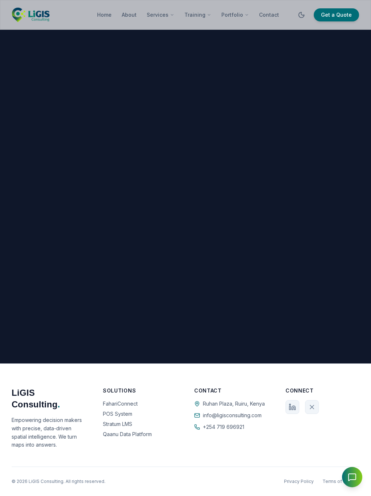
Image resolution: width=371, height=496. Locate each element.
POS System (117, 414)
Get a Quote (336, 15)
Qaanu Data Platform (127, 434)
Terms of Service (340, 481)
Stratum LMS (117, 424)
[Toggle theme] (301, 14)
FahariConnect (120, 404)
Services (157, 15)
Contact (269, 15)
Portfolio (232, 15)
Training (194, 15)
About (129, 15)
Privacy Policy (299, 481)
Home (104, 15)
